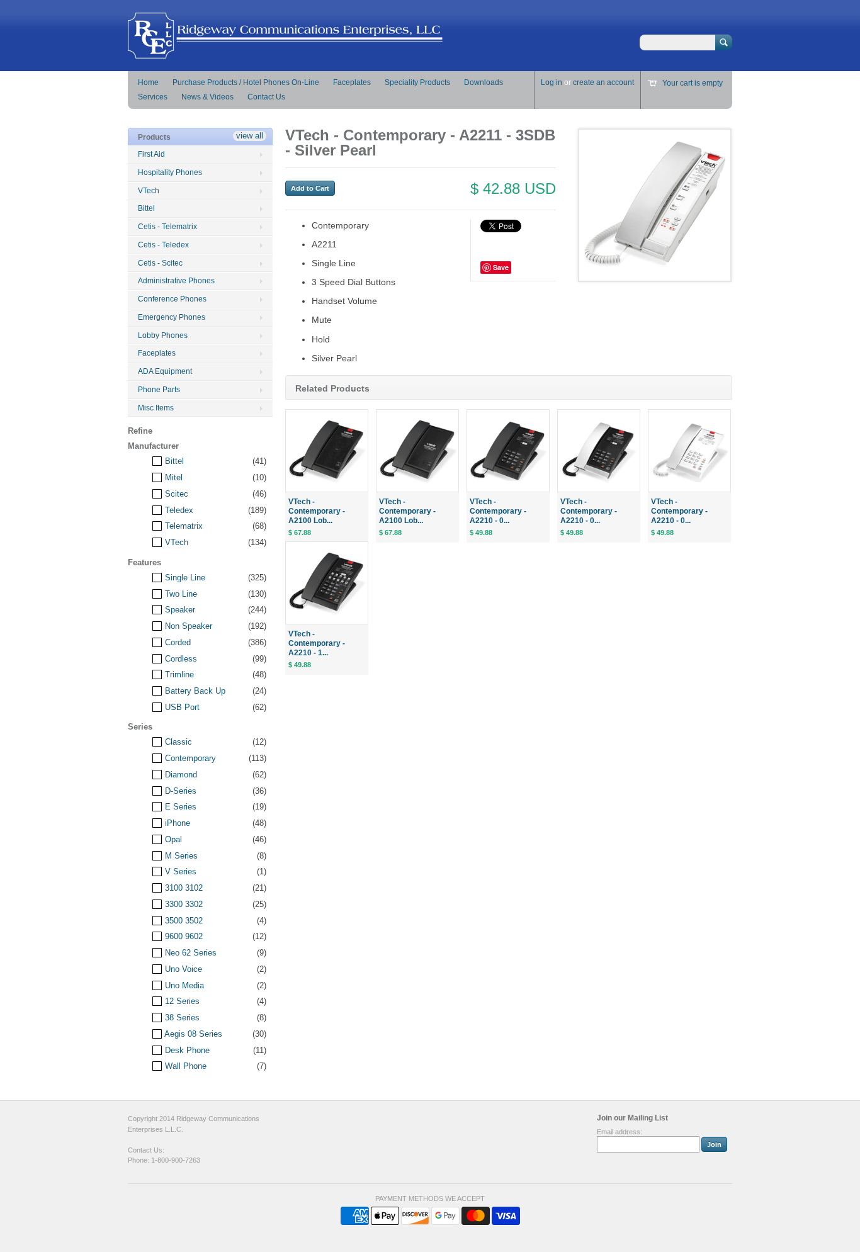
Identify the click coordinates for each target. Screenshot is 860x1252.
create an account (603, 82)
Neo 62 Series (189, 952)
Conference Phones (172, 299)
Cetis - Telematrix (167, 226)
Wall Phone (184, 1066)
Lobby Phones (163, 335)
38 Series (181, 1017)
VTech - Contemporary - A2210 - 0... (498, 511)
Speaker (178, 609)
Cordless (179, 658)
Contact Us (266, 97)
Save (501, 267)
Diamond (179, 774)
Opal (172, 839)
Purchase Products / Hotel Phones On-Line (246, 82)
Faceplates (352, 82)
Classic (177, 742)
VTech (148, 190)
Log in (551, 82)
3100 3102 (182, 888)
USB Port (181, 707)
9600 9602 (182, 936)
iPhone (176, 823)
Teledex (177, 510)
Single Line (183, 577)
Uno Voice (182, 969)
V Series (179, 871)
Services (152, 97)
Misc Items (156, 407)
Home (148, 82)
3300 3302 (182, 904)
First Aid (151, 154)
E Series (179, 806)
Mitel (172, 477)
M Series (180, 855)
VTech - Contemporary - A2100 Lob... (316, 511)
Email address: (619, 1132)
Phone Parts (159, 389)
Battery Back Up (193, 691)
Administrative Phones (176, 280)
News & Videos (207, 97)
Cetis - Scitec (160, 263)
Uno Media (183, 985)
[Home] (285, 52)
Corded (176, 642)
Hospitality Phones (170, 172)
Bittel (146, 208)
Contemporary (189, 758)
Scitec (175, 494)
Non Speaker (187, 626)
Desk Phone (186, 1050)
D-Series (179, 791)
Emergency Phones (171, 317)
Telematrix (182, 526)
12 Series (181, 1001)
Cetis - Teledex (163, 244)
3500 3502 (182, 920)
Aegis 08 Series (192, 1034)
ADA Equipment (165, 371)
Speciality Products (417, 82)
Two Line (179, 594)
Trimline (178, 674)
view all (249, 135)
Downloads (483, 82)
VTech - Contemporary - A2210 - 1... (316, 643)
